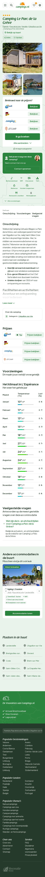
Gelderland (7, 767)
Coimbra (28, 745)
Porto (27, 758)
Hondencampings (10, 810)
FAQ (27, 842)
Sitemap (6, 852)
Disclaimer (29, 845)
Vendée (24, 26)
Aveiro (27, 742)
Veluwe (6, 742)
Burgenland (8, 758)
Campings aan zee (11, 807)
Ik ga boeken (22, 136)
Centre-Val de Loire (33, 751)
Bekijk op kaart (14, 33)
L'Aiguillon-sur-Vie (35, 26)
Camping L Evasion (13, 589)
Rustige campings (10, 828)
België (5, 793)
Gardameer (8, 751)
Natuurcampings (10, 804)
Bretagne (7, 764)
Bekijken (34, 106)
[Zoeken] (11, 5)
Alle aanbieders (21, 143)
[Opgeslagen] (34, 5)
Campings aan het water (13, 819)
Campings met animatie (13, 816)
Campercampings (10, 813)
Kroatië (28, 784)
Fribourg (28, 748)
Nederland (7, 781)
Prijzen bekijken (34, 335)
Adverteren (8, 845)
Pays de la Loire (15, 26)
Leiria (27, 754)
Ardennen (7, 745)
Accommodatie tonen (22, 613)
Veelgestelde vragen (38, 214)
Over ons (7, 842)
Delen (8, 37)
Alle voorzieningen (14, 201)
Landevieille (29, 592)
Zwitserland (30, 790)
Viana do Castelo (32, 764)
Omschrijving (9, 213)
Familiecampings (10, 822)
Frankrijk (6, 26)
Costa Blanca (9, 748)
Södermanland (31, 770)
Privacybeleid (31, 855)
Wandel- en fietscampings (14, 832)
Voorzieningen (24, 213)
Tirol (4, 754)
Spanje (6, 790)
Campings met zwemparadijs (15, 825)
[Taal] (39, 5)
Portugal (29, 793)
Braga (27, 761)
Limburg (6, 761)
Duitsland (29, 781)
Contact (6, 848)
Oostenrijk (29, 787)
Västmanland (30, 767)
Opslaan (19, 37)
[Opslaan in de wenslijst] (38, 568)
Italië (5, 787)
